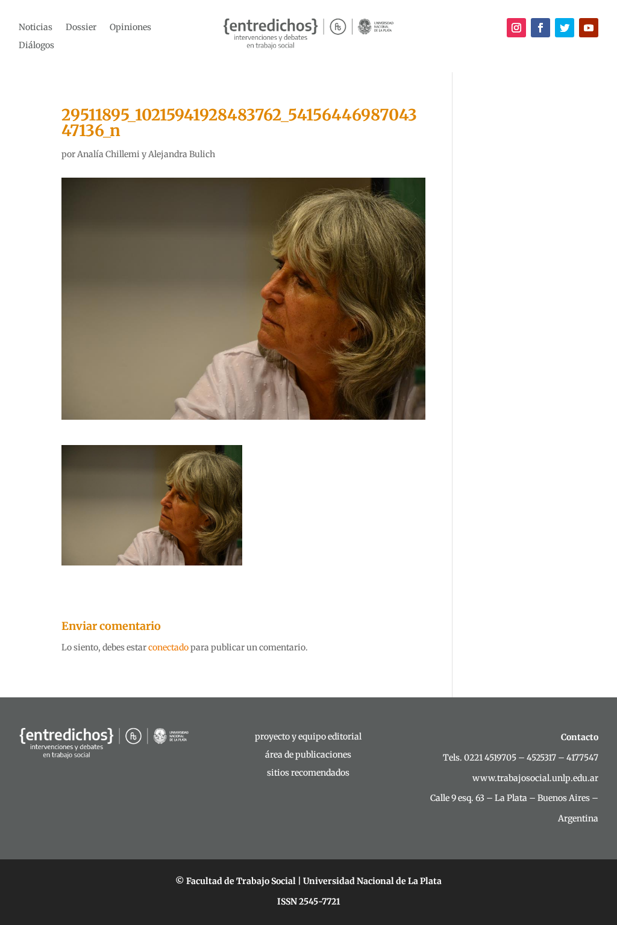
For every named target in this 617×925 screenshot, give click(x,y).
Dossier (81, 28)
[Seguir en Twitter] (564, 27)
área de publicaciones (308, 755)
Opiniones (130, 28)
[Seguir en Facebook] (540, 27)
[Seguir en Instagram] (516, 27)
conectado (168, 647)
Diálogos (36, 46)
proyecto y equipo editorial (308, 737)
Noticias (35, 28)
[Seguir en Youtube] (588, 27)
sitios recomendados (308, 773)
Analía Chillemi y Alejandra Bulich (146, 154)
